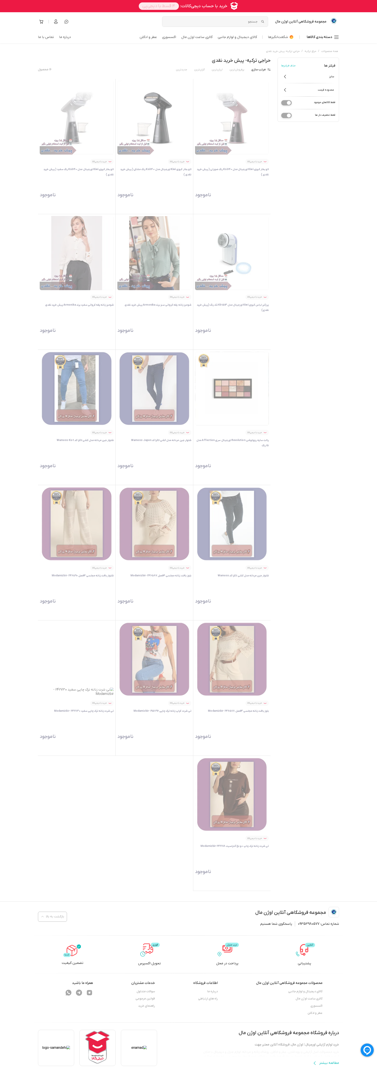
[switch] (286, 102)
